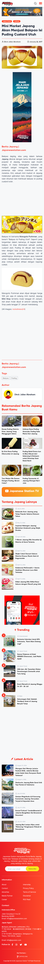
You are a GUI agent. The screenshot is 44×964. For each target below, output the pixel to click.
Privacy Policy (28, 888)
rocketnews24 (18, 309)
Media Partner (7, 896)
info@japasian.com (14, 940)
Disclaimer (27, 896)
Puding (14, 378)
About (4, 884)
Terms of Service (29, 892)
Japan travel (7, 21)
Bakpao (6, 378)
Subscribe (32, 869)
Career (4, 899)
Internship (27, 884)
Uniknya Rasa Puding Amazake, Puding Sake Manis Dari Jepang (31, 431)
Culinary (16, 21)
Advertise (5, 892)
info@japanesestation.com (17, 918)
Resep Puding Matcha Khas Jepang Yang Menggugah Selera (10, 431)
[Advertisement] (22, 335)
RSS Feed (26, 899)
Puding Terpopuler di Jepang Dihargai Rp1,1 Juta (31, 481)
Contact (5, 888)
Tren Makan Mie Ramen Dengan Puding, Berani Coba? (10, 481)
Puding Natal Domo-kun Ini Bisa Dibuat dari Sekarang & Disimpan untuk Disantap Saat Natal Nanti (32, 456)
